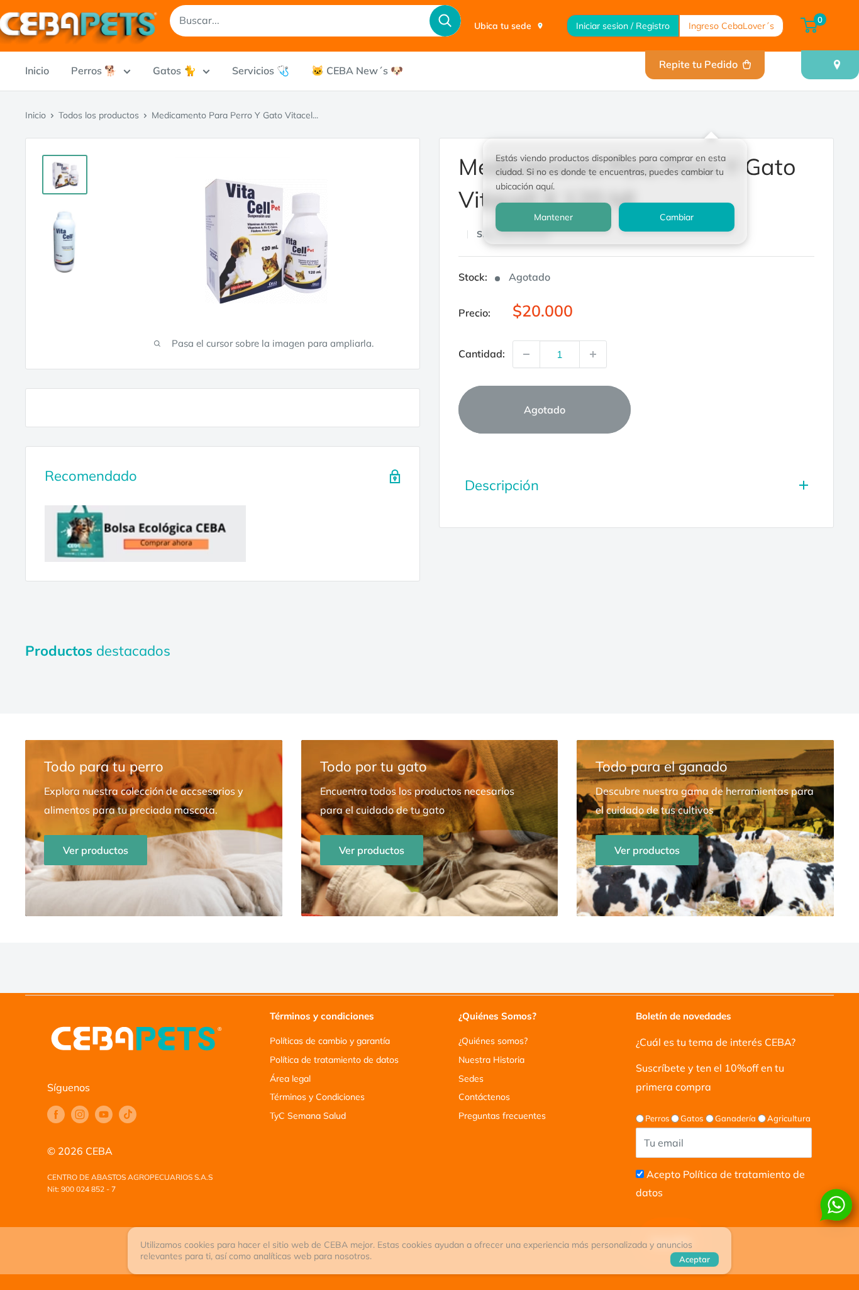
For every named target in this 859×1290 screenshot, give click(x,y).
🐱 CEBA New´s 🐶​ (357, 70)
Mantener (553, 217)
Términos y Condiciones (317, 1096)
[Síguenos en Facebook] (56, 1114)
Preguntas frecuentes (502, 1115)
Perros (657, 1118)
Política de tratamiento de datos (334, 1059)
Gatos (691, 1118)
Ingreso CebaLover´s (731, 25)
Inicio (37, 70)
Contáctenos (484, 1096)
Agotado (544, 409)
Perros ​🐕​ (94, 70)
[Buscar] (445, 20)
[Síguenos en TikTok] (127, 1114)
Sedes (471, 1078)
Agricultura (789, 1118)
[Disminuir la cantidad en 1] (526, 354)
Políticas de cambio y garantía (330, 1040)
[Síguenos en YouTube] (104, 1114)
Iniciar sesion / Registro (623, 25)
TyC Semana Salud (308, 1115)
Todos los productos (98, 115)
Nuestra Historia (491, 1059)
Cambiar (677, 217)
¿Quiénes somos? (493, 1040)
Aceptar (694, 1259)
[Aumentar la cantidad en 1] (593, 354)
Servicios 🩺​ (260, 70)
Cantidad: (481, 353)
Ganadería (735, 1118)
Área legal (290, 1078)
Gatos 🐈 (174, 70)
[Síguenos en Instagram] (80, 1114)
